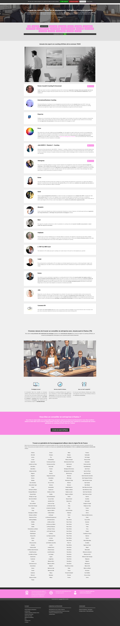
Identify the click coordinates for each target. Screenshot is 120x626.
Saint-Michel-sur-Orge (87, 489)
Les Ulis (50, 545)
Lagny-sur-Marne (51, 510)
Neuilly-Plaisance (69, 487)
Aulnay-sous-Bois (32, 471)
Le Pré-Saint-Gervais (51, 531)
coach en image (79, 28)
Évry (51, 457)
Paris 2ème (69, 547)
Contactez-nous (27, 620)
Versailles (87, 542)
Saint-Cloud (87, 468)
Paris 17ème (69, 535)
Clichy (33, 540)
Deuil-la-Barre (33, 565)
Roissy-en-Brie (87, 459)
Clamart (32, 538)
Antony (32, 457)
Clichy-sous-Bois (32, 542)
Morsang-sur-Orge (69, 480)
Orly (69, 503)
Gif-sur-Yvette (51, 482)
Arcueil (32, 459)
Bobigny (32, 480)
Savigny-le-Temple (87, 503)
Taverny (87, 524)
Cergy (33, 510)
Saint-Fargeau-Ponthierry (87, 478)
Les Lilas (51, 538)
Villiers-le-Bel (87, 565)
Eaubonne (33, 572)
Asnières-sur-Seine (33, 464)
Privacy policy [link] (89, 1)
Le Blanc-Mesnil (51, 512)
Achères (32, 452)
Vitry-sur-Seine (87, 575)
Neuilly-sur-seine (69, 491)
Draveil (33, 570)
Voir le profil (91, 86)
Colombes (33, 545)
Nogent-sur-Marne (69, 494)
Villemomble (87, 549)
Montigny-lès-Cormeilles (69, 471)
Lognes (51, 556)
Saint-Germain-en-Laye (87, 480)
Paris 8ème (69, 561)
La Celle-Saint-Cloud (51, 505)
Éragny (32, 579)
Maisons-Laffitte (51, 563)
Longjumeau (50, 558)
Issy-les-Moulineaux (51, 496)
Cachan (32, 508)
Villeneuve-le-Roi (87, 554)
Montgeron (69, 466)
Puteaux (87, 452)
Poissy (69, 570)
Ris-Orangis (87, 457)
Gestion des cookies (28, 615)
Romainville (87, 461)
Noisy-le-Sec (69, 501)
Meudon (69, 454)
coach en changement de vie (43, 28)
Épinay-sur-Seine (32, 577)
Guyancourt (51, 489)
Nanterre (69, 482)
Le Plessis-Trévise (51, 528)
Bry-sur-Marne (33, 503)
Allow (65, 34)
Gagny (51, 471)
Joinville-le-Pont (51, 501)
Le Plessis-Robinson (51, 526)
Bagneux (33, 473)
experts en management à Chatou (67, 136)
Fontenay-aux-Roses (51, 461)
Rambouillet (87, 454)
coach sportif (78, 31)
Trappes (87, 531)
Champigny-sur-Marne (32, 512)
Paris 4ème (69, 552)
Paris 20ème (69, 545)
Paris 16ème (69, 533)
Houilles (50, 494)
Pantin (69, 515)
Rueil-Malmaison (87, 466)
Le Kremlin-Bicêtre (51, 519)
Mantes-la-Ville (51, 570)
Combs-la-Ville (33, 547)
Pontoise (69, 575)
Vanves (87, 538)
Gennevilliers (51, 478)
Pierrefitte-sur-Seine (69, 565)
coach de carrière (53, 26)
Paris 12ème (69, 524)
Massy (51, 572)
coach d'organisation (87, 26)
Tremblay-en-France (87, 533)
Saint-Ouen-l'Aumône (87, 491)
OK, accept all (64, 1)
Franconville (51, 466)
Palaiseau (69, 512)
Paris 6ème (69, 556)
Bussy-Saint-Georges (32, 505)
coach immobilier (42, 31)
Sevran (87, 510)
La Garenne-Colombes (50, 508)
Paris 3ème (69, 549)
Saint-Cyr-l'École (87, 471)
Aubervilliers (32, 468)
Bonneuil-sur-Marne (33, 489)
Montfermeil (69, 464)
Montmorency (69, 473)
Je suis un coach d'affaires (60, 430)
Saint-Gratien (87, 482)
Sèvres (87, 512)
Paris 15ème (69, 531)
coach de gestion (62, 26)
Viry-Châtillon (87, 572)
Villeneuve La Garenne (87, 552)
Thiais (87, 526)
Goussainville (51, 487)
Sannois (87, 496)
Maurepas (51, 575)
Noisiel (69, 496)
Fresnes (51, 468)
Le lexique (26, 622)
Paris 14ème (69, 528)
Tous (29, 26)
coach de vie (70, 26)
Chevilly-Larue (33, 531)
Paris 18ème (69, 538)
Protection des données (29, 614)
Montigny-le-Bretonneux (69, 468)
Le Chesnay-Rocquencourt (51, 517)
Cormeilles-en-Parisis (32, 554)
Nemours (69, 485)
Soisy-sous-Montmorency (87, 515)
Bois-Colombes (33, 482)
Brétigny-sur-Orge (32, 496)
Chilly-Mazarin (33, 533)
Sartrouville (87, 501)
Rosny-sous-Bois (87, 464)
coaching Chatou (52, 614)
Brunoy (32, 501)
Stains (87, 517)
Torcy (87, 528)
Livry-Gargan (50, 554)
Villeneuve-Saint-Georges (87, 556)
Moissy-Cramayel (69, 459)
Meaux (51, 577)
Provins (69, 577)
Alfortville (33, 454)
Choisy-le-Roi (32, 535)
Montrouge (69, 478)
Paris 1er (69, 542)
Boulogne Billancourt (33, 491)
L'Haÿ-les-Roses (51, 549)
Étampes (51, 454)
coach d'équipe (78, 26)
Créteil (33, 561)
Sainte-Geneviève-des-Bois (87, 475)
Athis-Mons (32, 466)
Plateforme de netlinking (29, 617)
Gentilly (51, 480)
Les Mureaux (51, 540)
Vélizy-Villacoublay (87, 540)
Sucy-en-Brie (87, 519)
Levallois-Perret (51, 547)
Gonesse (51, 485)
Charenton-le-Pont (33, 517)
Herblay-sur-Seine (51, 491)
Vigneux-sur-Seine (87, 545)
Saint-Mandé (87, 485)
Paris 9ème (69, 563)
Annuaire (26, 609)
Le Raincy (51, 533)
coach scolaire (70, 31)
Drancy (32, 568)
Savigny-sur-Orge (87, 505)
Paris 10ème (69, 519)
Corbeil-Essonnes (32, 552)
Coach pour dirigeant (60, 31)
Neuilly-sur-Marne (69, 489)
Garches (51, 473)
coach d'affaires (44, 26)
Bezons (32, 478)
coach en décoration (55, 28)
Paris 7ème (69, 558)
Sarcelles (87, 498)
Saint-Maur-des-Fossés (87, 487)
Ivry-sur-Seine (51, 498)
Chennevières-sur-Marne (33, 528)
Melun (69, 452)
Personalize (82, 1)
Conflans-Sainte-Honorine (33, 549)
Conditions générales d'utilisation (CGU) (32, 612)
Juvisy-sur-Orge (51, 503)
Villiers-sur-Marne (87, 568)
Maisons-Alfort (51, 561)
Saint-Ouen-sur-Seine (87, 494)
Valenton (87, 535)
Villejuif (87, 547)
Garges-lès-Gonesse (51, 475)
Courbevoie (33, 558)
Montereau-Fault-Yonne (69, 461)
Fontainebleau (51, 459)
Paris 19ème (69, 540)
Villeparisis (87, 558)
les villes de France (41, 401)
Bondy (33, 487)
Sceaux (87, 508)
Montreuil (69, 475)
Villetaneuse (87, 563)
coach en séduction (89, 28)
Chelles (32, 526)
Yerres (87, 577)
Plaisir (69, 568)
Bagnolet (33, 475)
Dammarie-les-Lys (32, 563)
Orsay (69, 505)
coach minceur (51, 31)
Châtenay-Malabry (32, 519)
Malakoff (51, 565)
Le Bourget (51, 515)
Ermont (50, 452)
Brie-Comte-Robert (33, 498)
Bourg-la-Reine (33, 494)
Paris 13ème (69, 526)
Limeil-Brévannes (51, 552)
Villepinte (87, 561)
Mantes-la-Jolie (51, 568)
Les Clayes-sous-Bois (51, 535)
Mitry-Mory (69, 457)
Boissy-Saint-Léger (33, 485)
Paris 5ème (69, 554)
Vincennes (87, 570)
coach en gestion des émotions (67, 28)
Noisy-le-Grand (69, 498)
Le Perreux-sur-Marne (51, 524)
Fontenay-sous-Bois (51, 464)
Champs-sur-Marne (33, 515)
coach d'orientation (31, 28)
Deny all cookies (74, 1)
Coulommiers (33, 556)
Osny (69, 508)
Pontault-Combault (69, 572)
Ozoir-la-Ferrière (69, 510)
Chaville (32, 524)
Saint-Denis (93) (87, 473)
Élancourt (33, 575)
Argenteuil (33, 461)
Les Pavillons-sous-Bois (51, 542)
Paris (69, 517)
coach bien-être (35, 26)
